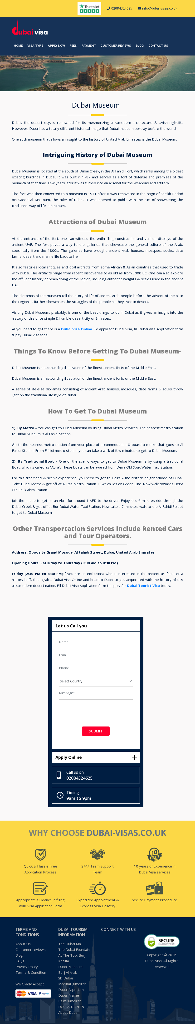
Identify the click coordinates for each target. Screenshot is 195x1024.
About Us (23, 943)
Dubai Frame (68, 995)
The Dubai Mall (70, 943)
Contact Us (158, 45)
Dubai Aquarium (71, 989)
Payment (89, 45)
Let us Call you (71, 626)
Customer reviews (116, 45)
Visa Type (35, 45)
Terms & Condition (30, 972)
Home (18, 45)
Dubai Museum (70, 966)
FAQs (19, 960)
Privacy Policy (26, 966)
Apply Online (68, 757)
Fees (73, 45)
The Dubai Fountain (74, 949)
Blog (140, 45)
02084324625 (121, 8)
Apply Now (56, 45)
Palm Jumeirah (69, 1001)
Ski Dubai (65, 978)
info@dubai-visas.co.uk (159, 8)
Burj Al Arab (67, 972)
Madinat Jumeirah (72, 983)
